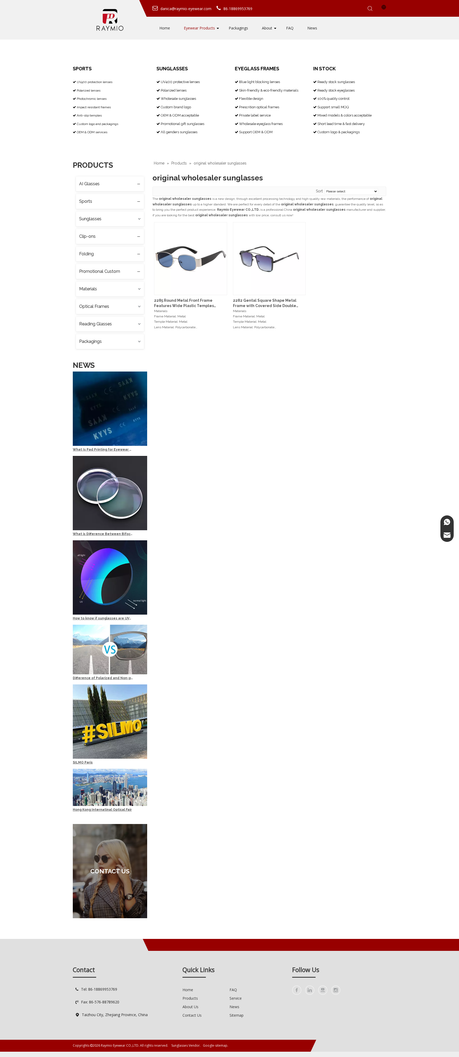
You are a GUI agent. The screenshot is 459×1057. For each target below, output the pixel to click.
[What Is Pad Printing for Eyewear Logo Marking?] (110, 445)
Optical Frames (94, 306)
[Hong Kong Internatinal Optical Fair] (110, 805)
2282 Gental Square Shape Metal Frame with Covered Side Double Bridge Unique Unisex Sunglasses (265, 303)
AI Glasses (89, 183)
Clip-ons (87, 236)
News (312, 28)
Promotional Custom (99, 271)
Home (164, 28)
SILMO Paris (83, 762)
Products (190, 998)
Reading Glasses (95, 323)
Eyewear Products (199, 28)
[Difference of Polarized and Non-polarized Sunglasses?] (110, 673)
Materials (88, 288)
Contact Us (192, 1015)
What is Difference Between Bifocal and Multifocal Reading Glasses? (103, 534)
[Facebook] (296, 990)
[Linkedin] (309, 990)
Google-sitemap (215, 1045)
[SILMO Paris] (110, 758)
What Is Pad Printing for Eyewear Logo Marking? (103, 449)
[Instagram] (335, 990)
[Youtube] (322, 990)
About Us (190, 1006)
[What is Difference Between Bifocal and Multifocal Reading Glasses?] (110, 529)
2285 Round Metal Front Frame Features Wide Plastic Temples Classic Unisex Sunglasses (184, 303)
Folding (86, 253)
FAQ (290, 28)
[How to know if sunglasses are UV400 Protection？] (110, 613)
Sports (85, 201)
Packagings (238, 28)
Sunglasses (90, 218)
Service (236, 998)
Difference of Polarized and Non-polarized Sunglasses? (103, 678)
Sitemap (237, 1015)
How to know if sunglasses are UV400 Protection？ (103, 618)
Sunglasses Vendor (185, 1045)
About (267, 28)
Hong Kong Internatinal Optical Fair (102, 810)
